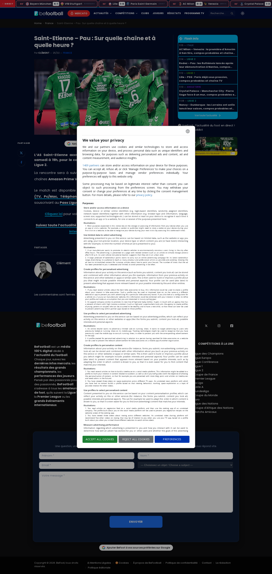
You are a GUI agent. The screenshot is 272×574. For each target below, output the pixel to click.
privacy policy (144, 195)
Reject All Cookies (136, 439)
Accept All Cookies (100, 439)
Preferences (172, 439)
